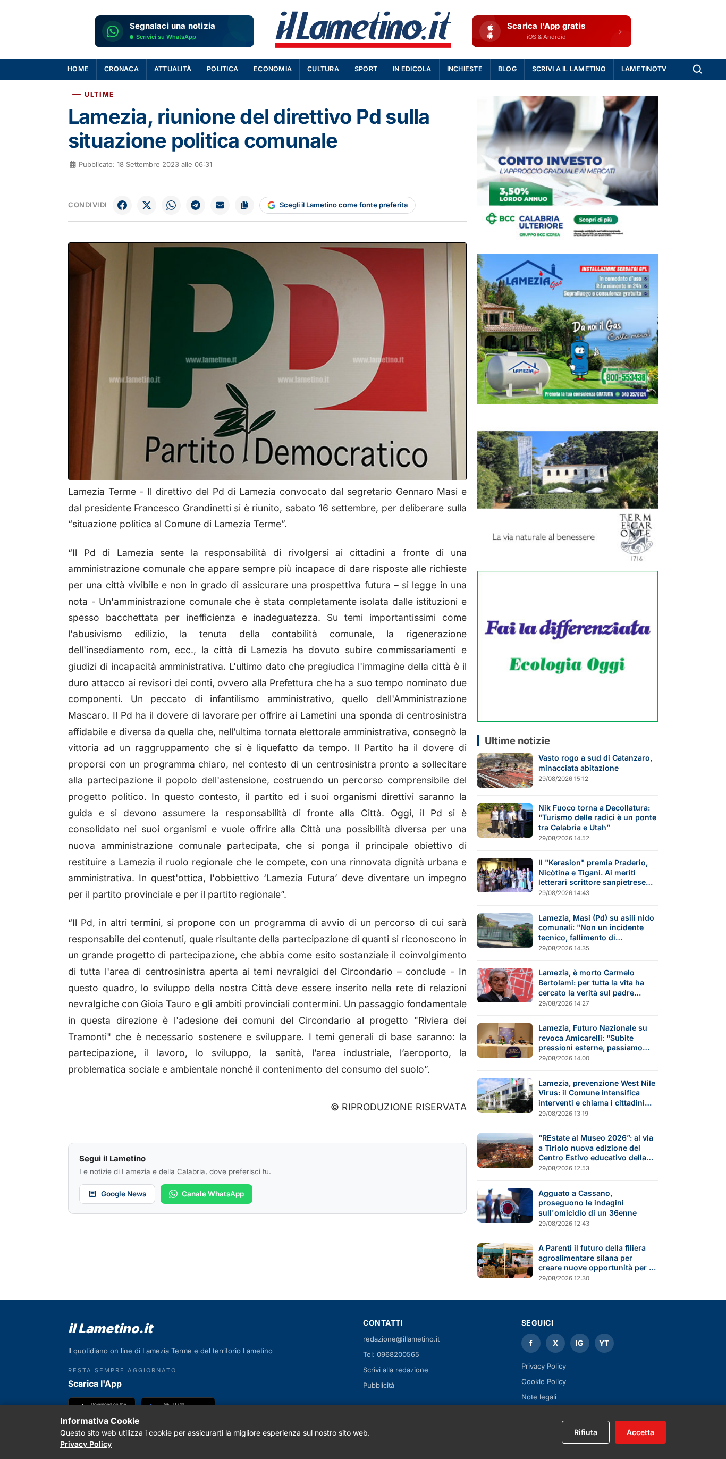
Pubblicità (378, 1385)
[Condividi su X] (146, 205)
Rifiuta (585, 1432)
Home (78, 69)
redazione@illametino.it (401, 1339)
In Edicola (412, 69)
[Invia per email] (220, 205)
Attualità (172, 69)
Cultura (323, 69)
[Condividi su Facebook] (122, 205)
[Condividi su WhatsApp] (171, 205)
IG (580, 1342)
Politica (222, 69)
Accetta (640, 1432)
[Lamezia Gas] (567, 329)
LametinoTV (644, 69)
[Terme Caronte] (567, 487)
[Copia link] (244, 205)
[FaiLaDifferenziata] (567, 646)
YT (604, 1342)
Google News (123, 1194)
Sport (365, 69)
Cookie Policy (543, 1381)
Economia (273, 69)
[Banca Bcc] (567, 171)
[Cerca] (697, 69)
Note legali (538, 1397)
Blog (507, 69)
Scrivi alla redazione (395, 1369)
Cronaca (121, 69)
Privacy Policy (543, 1366)
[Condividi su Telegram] (195, 205)
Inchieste (465, 69)
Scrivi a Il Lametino (569, 69)
